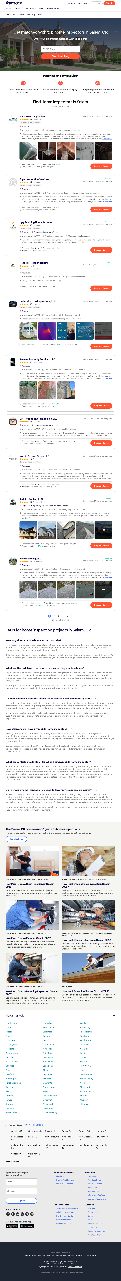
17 (71, 616)
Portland (84, 1023)
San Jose (10, 1066)
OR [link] (14, 15)
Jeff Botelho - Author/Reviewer (20, 879)
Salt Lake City (86, 1078)
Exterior (18, 9)
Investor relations (95, 1223)
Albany (46, 1070)
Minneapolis (48, 1049)
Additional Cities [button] (12, 1162)
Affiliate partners (95, 1235)
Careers (91, 1216)
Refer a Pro (92, 1188)
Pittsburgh (85, 1036)
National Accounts (64, 1223)
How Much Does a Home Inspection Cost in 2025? (86, 885)
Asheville (47, 1078)
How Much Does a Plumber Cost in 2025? (29, 938)
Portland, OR (34, 1145)
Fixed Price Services (64, 1184)
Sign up (21, 1201)
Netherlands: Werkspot (76, 1255)
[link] (60, 119)
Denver (9, 1070)
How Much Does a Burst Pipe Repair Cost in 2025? (30, 885)
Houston (84, 1070)
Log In (97, 3)
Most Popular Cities (13, 1125)
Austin (83, 1053)
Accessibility (72, 1262)
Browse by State (33, 1125)
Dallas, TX (66, 1131)
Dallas (83, 1057)
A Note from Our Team (97, 1195)
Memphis (84, 1044)
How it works (93, 1208)
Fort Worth (85, 1066)
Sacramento (12, 1053)
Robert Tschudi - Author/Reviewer (78, 879)
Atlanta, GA (16, 1131)
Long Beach (11, 1040)
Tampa (9, 1100)
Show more (107, 139)
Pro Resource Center (65, 1216)
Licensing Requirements (97, 1199)
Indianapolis (11, 1112)
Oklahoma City (50, 1112)
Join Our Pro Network (65, 1212)
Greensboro (49, 1087)
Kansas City (48, 1057)
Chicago (10, 1108)
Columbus (48, 1108)
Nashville (84, 1049)
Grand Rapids (49, 1044)
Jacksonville (11, 1087)
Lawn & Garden (30, 9)
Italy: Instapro (61, 1255)
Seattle (83, 1095)
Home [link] (8, 15)
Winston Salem (50, 1095)
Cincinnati (48, 1100)
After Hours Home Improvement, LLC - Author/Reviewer (87, 934)
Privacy (46, 1262)
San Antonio (86, 1074)
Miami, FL (32, 1137)
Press (90, 1220)
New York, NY (102, 1137)
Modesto (10, 1049)
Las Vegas (48, 1066)
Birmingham (11, 1023)
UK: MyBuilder (92, 1255)
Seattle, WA (17, 1154)
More (41, 9)
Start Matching (60, 56)
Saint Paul (47, 1053)
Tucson (9, 1032)
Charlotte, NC (35, 1131)
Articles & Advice (52, 9)
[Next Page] (76, 616)
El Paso (83, 1061)
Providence (85, 1040)
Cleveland (48, 1104)
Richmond (85, 1087)
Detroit (46, 1040)
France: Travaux (30, 1255)
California (53, 1262)
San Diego (10, 1057)
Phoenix (9, 1027)
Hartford (10, 1074)
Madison (84, 1100)
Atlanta (9, 1104)
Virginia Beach (87, 1091)
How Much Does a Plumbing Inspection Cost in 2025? (32, 993)
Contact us (92, 1227)
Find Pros (60, 1176)
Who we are (93, 1212)
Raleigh (46, 1091)
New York (47, 1074)
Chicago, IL (50, 1131)
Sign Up (109, 3)
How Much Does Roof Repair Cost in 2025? (85, 991)
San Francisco (12, 1061)
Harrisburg (85, 1027)
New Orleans (49, 1027)
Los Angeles (11, 1044)
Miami (8, 1091)
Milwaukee (85, 1104)
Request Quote (101, 166)
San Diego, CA (86, 1145)
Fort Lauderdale (13, 1083)
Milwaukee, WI (52, 1137)
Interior (9, 9)
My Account (93, 1176)
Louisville (47, 1023)
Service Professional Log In (67, 1208)
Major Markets (15, 1015)
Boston (46, 1036)
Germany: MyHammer (46, 1255)
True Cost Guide (94, 1180)
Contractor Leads (63, 1220)
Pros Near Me (93, 1191)
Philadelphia (86, 1032)
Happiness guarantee (96, 1231)
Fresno (9, 1036)
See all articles (16, 839)
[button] (28, 151)
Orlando (10, 1095)
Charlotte (47, 1083)
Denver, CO (84, 1131)
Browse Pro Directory (65, 1180)
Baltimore (47, 1032)
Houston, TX (101, 1131)
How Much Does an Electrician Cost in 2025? (86, 940)
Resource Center (95, 1184)
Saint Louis (48, 1061)
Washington (11, 1078)
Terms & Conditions (75, 1267)
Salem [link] (21, 15)
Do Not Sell (62, 1262)
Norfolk (83, 1083)
